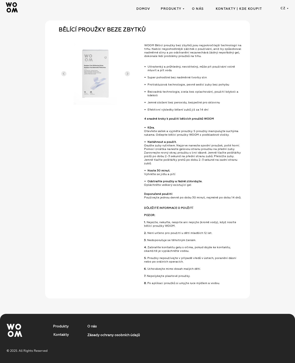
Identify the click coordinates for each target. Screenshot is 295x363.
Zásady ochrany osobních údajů (113, 335)
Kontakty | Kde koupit (239, 9)
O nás (198, 9)
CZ (283, 8)
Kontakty (61, 334)
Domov (143, 9)
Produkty (171, 9)
